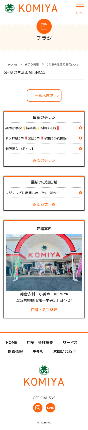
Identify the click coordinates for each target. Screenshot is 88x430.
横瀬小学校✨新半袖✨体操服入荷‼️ (32, 127)
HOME (11, 342)
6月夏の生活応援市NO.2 (25, 72)
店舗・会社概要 (44, 309)
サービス (70, 342)
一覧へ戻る (44, 95)
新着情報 (15, 351)
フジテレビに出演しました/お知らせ (32, 192)
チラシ (38, 351)
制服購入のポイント (20, 148)
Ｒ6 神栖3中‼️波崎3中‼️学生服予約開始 (36, 138)
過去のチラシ (44, 160)
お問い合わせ (64, 351)
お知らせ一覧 (44, 204)
